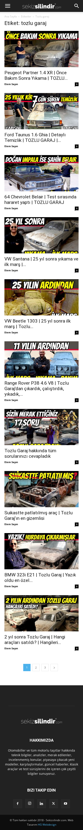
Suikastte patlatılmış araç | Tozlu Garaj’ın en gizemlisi (38, 515)
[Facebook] (17, 803)
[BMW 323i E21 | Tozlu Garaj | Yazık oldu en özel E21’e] (41, 551)
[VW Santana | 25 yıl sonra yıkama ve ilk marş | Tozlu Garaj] (41, 235)
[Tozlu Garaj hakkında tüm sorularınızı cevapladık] (41, 427)
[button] (7, 6)
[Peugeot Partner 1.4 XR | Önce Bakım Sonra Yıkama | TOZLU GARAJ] (41, 49)
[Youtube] (65, 803)
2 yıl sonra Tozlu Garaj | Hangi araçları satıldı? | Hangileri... (34, 639)
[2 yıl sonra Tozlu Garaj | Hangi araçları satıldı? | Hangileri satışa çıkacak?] (41, 613)
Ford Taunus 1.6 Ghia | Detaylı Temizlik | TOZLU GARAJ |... (35, 137)
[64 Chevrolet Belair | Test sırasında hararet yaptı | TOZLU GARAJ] (41, 173)
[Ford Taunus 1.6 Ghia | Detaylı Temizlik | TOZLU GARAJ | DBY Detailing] (41, 111)
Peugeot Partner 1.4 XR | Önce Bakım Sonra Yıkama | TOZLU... (36, 75)
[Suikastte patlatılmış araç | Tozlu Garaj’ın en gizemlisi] (41, 489)
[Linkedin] (41, 803)
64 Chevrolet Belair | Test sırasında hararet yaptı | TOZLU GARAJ (40, 199)
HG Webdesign (47, 824)
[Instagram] (29, 803)
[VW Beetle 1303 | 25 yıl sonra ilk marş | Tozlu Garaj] (41, 297)
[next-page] (54, 667)
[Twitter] (53, 803)
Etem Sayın (11, 84)
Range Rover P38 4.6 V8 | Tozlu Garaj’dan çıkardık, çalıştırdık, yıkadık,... (36, 388)
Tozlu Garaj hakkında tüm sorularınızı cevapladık (30, 453)
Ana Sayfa (10, 16)
